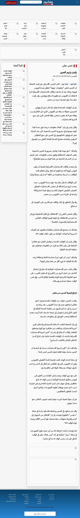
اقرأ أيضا (18, 66)
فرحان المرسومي (11, 501)
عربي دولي (67, 66)
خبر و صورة (25, 494)
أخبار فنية (13, 499)
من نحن (51, 497)
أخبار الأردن (38, 494)
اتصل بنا (51, 499)
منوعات (39, 503)
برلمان (39, 501)
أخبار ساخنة (12, 494)
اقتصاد (39, 499)
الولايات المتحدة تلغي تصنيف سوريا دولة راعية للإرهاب (7, 74)
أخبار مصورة (12, 497)
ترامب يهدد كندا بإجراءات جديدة (7, 134)
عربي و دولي (38, 497)
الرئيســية (51, 494)
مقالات (26, 497)
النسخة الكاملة (11, 3)
